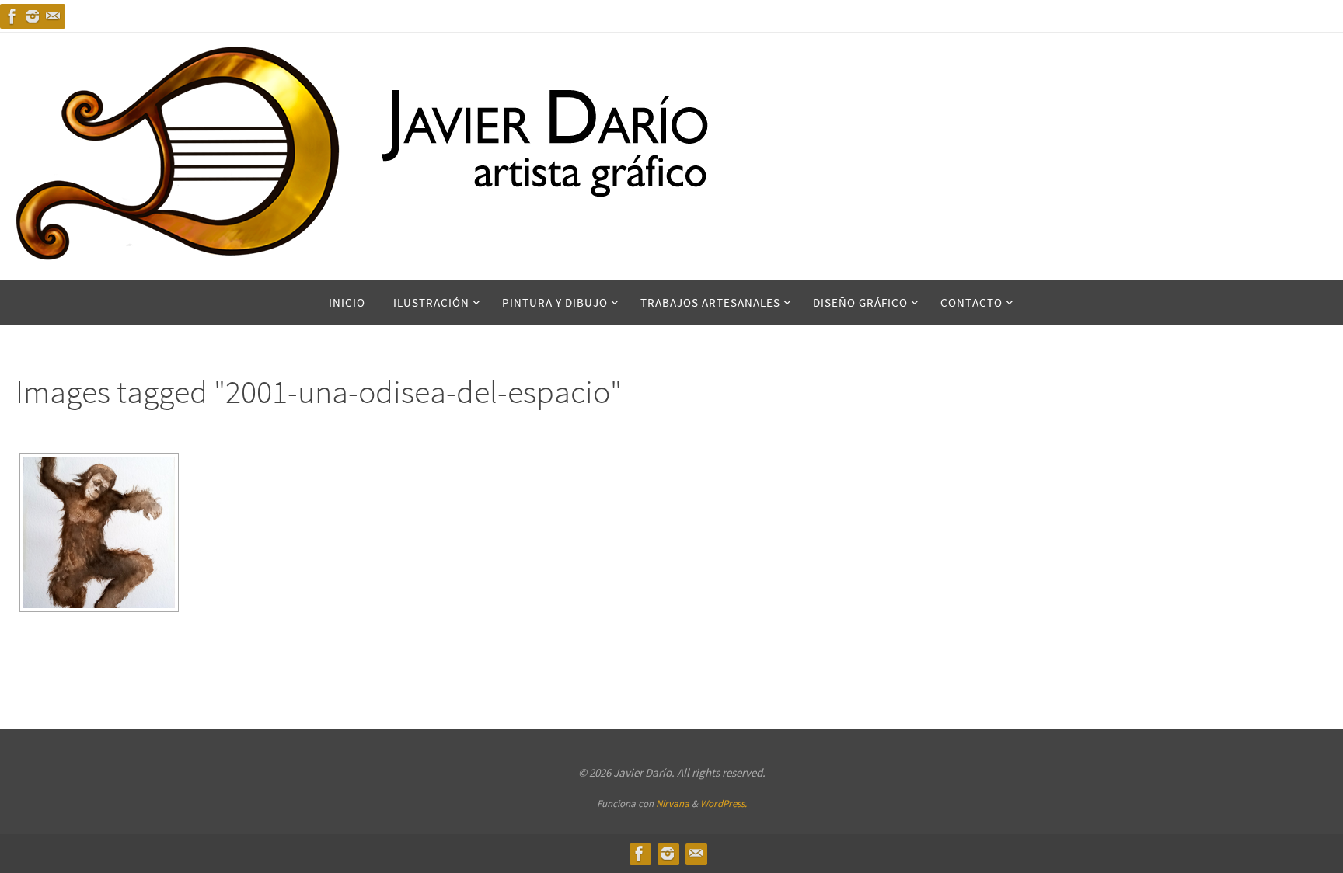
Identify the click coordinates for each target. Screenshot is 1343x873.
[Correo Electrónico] (52, 16)
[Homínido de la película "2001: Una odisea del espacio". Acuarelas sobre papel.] (99, 532)
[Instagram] (32, 16)
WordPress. (723, 803)
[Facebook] (12, 16)
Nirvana (672, 803)
